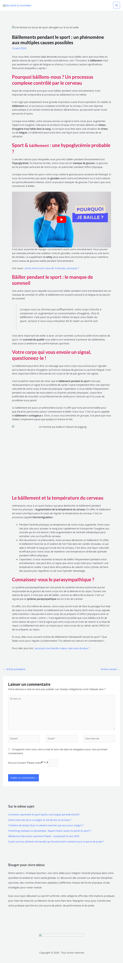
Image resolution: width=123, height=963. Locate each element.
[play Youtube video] (61, 219)
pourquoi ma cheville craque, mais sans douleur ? (62, 648)
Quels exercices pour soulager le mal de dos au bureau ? (39, 820)
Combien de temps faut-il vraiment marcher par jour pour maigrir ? (46, 825)
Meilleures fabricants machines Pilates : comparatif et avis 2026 (43, 836)
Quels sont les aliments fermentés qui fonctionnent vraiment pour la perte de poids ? (56, 841)
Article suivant (110, 669)
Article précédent (14, 669)
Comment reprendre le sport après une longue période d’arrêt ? (44, 814)
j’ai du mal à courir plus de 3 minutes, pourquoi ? (52, 268)
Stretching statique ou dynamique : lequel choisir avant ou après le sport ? (49, 830)
